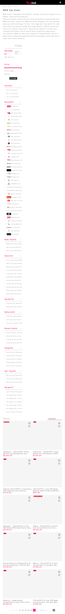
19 (25, 610)
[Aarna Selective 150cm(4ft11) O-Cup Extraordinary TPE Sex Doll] (17, 546)
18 (23, 610)
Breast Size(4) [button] (11, 328)
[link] (5, 6)
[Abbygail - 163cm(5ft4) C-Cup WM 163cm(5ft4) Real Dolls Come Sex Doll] (17, 509)
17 (20, 610)
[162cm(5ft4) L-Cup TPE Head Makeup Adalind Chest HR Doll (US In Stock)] (47, 472)
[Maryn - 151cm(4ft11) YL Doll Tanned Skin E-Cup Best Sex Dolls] (47, 546)
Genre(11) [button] (9, 256)
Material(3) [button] (10, 312)
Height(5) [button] (9, 348)
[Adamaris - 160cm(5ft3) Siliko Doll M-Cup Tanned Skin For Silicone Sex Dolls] (17, 435)
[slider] (13, 67)
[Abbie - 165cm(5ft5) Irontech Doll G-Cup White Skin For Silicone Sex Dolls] (47, 509)
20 (28, 610)
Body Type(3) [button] (10, 239)
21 (31, 610)
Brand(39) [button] (9, 102)
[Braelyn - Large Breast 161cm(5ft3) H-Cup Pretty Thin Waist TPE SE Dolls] (17, 584)
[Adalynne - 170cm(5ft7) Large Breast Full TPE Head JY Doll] (47, 435)
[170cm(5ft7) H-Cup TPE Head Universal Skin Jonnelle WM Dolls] (47, 584)
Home (5, 6)
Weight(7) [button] (9, 387)
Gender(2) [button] (9, 299)
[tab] (13, 86)
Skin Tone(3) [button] (10, 371)
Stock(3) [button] (8, 86)
